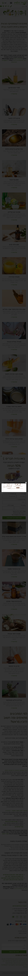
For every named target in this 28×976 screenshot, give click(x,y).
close (26, 483)
